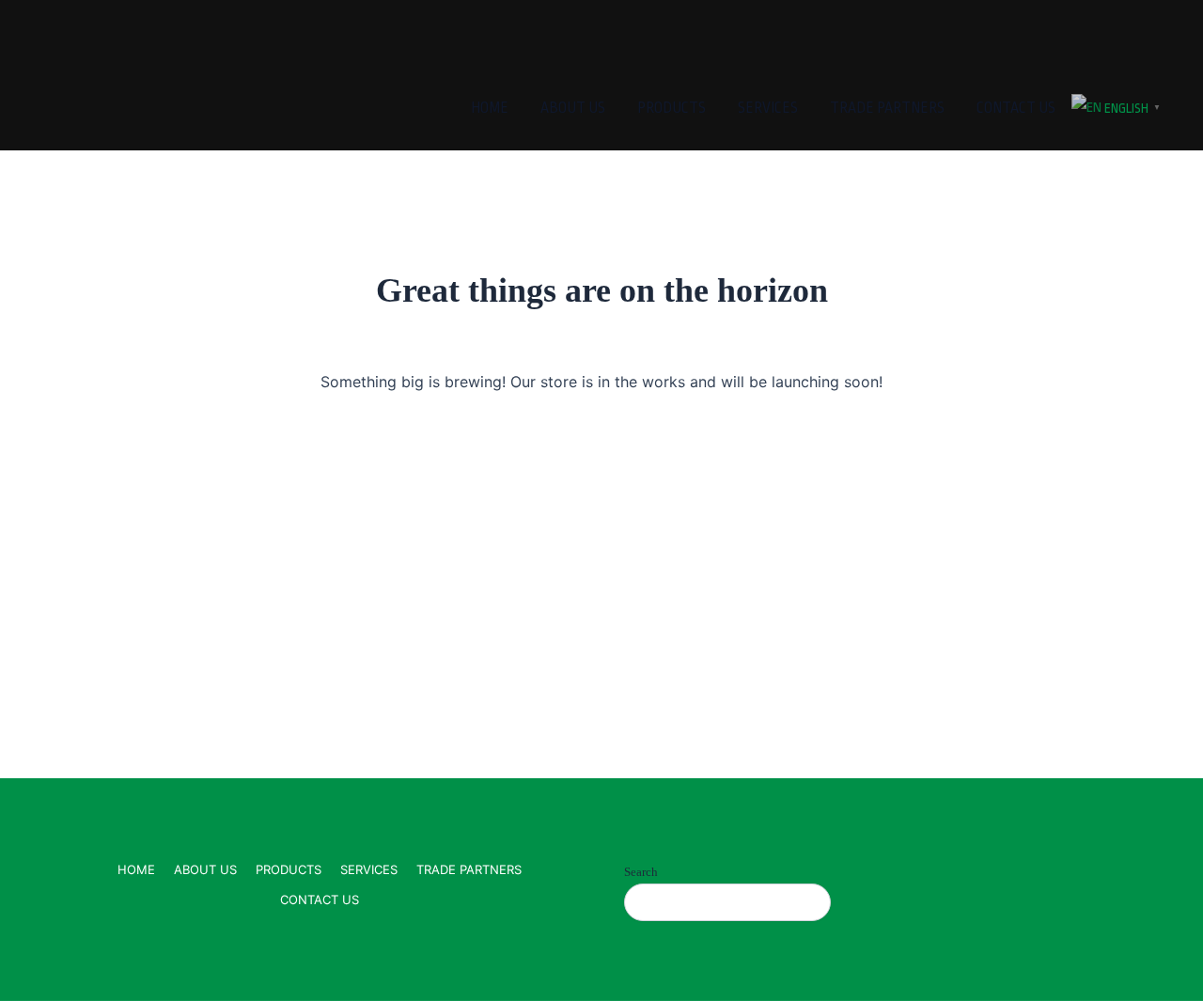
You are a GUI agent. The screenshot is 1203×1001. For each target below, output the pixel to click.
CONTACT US (1015, 108)
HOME (489, 108)
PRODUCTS (671, 108)
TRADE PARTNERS (887, 108)
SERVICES (768, 108)
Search (641, 872)
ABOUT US (572, 108)
